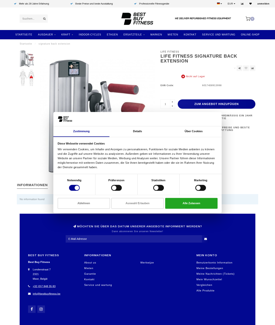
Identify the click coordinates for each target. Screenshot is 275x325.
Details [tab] (137, 131)
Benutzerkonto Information (214, 262)
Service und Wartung (218, 34)
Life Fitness (170, 52)
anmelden (263, 3)
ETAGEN (112, 34)
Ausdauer (45, 34)
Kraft (65, 34)
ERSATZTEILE (132, 34)
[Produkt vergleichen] (252, 68)
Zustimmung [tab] (81, 131)
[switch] (116, 188)
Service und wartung (98, 284)
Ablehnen (83, 203)
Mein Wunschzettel (209, 279)
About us (90, 262)
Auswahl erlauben (137, 203)
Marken (156, 34)
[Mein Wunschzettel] (250, 3)
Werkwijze (147, 262)
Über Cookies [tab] (194, 131)
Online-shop (250, 34)
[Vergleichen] (242, 3)
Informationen (32, 185)
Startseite (23, 34)
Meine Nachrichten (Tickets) (215, 273)
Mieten (173, 34)
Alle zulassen (191, 203)
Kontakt (190, 34)
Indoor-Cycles (90, 34)
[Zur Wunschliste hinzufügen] (246, 68)
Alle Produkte (205, 290)
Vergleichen (204, 284)
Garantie (90, 273)
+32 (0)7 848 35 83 (44, 286)
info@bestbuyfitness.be (46, 293)
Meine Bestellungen (209, 268)
